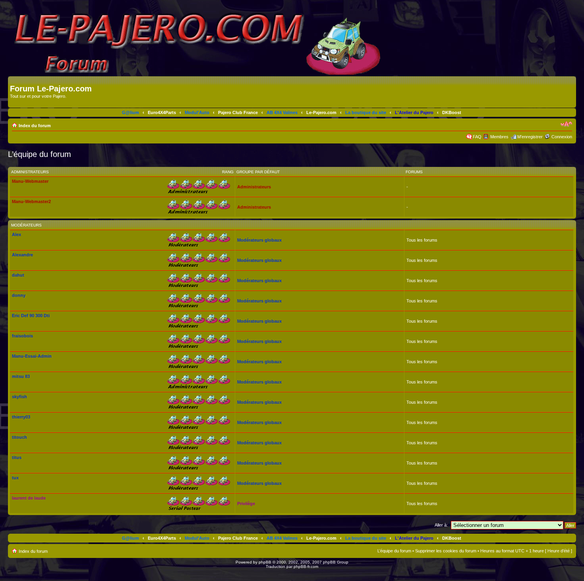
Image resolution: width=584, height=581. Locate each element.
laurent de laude (29, 498)
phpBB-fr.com (306, 566)
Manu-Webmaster (30, 181)
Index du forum (35, 125)
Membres (499, 136)
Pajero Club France (238, 112)
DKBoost (451, 112)
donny (18, 295)
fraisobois (22, 335)
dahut (18, 275)
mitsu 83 (21, 376)
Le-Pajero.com (321, 112)
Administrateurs (254, 186)
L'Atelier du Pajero (414, 112)
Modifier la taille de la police (566, 124)
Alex (16, 234)
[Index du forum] (14, 80)
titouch (19, 437)
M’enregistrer (530, 136)
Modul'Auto (197, 112)
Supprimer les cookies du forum (445, 550)
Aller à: (441, 525)
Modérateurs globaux (259, 240)
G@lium (130, 112)
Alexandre (22, 254)
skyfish (19, 396)
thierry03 (21, 416)
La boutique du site (365, 112)
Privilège (246, 503)
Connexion (561, 136)
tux (15, 477)
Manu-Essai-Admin (32, 356)
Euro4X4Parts (162, 112)
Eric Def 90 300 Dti (31, 315)
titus (16, 457)
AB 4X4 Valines (282, 112)
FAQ (477, 136)
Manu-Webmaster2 (31, 201)
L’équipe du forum (394, 550)
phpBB (265, 562)
